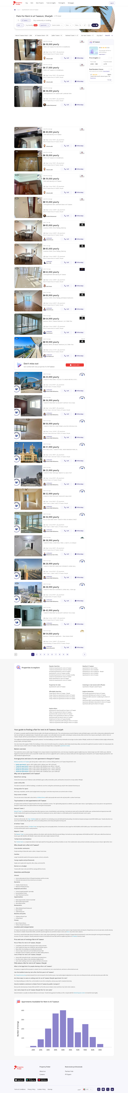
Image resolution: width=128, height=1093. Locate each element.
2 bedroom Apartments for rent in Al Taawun (60, 668)
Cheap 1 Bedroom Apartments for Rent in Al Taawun (62, 697)
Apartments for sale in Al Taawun (57, 687)
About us (43, 1071)
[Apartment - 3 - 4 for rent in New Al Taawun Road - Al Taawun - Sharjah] (50, 324)
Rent (32, 3)
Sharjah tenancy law (21, 975)
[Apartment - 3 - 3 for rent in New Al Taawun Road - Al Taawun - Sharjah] (50, 230)
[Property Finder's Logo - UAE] (17, 3)
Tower (35, 826)
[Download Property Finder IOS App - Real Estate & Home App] (19, 1079)
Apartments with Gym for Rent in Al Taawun (93, 704)
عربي (79, 1089)
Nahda (75, 936)
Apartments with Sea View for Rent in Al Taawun (60, 717)
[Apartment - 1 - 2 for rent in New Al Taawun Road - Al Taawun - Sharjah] (50, 49)
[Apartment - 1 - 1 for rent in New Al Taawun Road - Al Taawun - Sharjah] (50, 96)
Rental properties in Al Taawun (22, 761)
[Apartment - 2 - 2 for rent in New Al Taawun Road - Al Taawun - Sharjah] (50, 615)
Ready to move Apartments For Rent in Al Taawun (61, 715)
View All (107, 35)
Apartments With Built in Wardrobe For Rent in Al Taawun (97, 702)
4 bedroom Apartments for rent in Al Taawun (60, 680)
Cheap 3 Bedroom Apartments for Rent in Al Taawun (62, 695)
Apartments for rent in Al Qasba (90, 675)
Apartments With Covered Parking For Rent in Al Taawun (96, 700)
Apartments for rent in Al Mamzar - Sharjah (93, 671)
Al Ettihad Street (41, 797)
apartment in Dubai (65, 746)
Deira (68, 932)
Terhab (18, 842)
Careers (42, 1074)
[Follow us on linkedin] (112, 1089)
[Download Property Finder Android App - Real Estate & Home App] (31, 1079)
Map (94, 25)
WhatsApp (80, 58)
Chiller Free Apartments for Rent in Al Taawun (60, 712)
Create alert (89, 25)
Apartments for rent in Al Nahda (90, 670)
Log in (112, 3)
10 (67, 654)
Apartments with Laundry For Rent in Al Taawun (60, 714)
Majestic (18, 834)
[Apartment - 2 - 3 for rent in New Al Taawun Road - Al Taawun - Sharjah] (50, 207)
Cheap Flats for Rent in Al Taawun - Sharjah (59, 693)
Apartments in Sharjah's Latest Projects (92, 687)
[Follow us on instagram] (98, 1089)
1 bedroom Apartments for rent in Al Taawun (60, 670)
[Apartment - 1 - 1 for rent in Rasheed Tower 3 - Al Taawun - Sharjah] (50, 475)
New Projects (40, 3)
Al (29, 826)
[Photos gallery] (28, 49)
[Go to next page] (84, 654)
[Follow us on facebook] (103, 1089)
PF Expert (68, 1074)
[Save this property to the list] (40, 41)
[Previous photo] (15, 50)
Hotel (21, 842)
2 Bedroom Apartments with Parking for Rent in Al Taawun (63, 721)
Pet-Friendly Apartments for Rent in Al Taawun (94, 693)
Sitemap (50, 1089)
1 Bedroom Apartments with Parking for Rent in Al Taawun (63, 722)
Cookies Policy (41, 1089)
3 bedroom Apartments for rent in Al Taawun (60, 676)
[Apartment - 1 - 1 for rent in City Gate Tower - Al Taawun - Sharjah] (50, 382)
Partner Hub (69, 1071)
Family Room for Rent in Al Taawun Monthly (59, 719)
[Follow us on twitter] (107, 1089)
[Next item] (111, 58)
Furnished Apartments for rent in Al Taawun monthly (62, 675)
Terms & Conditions (20, 1089)
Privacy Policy (31, 1089)
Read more (93, 78)
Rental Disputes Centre (79, 993)
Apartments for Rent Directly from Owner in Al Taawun (62, 710)
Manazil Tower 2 (18, 811)
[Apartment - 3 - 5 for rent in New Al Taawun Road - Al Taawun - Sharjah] (50, 347)
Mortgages (71, 3)
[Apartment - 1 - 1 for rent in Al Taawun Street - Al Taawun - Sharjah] (50, 592)
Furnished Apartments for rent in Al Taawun (60, 671)
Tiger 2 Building (32, 819)
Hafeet (31, 826)
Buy (27, 3)
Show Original (106, 71)
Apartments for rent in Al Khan (90, 668)
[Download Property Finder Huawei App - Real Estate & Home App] (43, 1079)
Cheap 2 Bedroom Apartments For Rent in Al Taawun (62, 698)
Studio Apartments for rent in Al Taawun (59, 678)
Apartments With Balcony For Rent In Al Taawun (94, 695)
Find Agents (61, 3)
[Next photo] (40, 50)
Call (68, 58)
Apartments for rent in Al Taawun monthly (59, 673)
